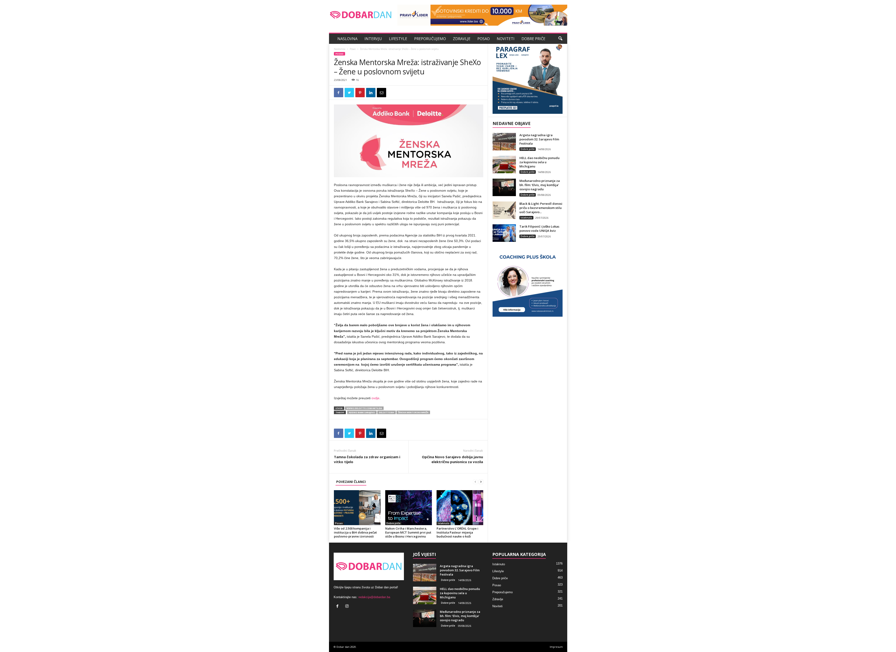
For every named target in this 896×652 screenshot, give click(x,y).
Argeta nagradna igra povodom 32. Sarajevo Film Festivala (539, 139)
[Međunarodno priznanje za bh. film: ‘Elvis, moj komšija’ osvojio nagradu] (504, 187)
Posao (483, 38)
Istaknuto (443, 523)
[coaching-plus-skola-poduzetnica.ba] (528, 282)
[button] (560, 39)
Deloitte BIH (386, 412)
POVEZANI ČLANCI (351, 481)
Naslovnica (339, 49)
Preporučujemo (430, 38)
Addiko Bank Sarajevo (362, 412)
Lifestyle (398, 38)
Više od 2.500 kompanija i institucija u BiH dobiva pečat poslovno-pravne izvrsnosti (355, 532)
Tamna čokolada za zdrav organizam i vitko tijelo (367, 459)
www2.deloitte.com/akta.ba (364, 408)
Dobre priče (533, 38)
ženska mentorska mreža (413, 412)
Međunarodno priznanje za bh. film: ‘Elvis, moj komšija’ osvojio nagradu (539, 185)
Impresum (556, 647)
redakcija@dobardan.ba (374, 597)
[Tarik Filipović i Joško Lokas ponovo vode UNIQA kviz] (504, 233)
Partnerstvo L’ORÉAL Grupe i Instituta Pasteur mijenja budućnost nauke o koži (457, 532)
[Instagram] (347, 606)
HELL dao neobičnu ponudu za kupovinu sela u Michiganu (539, 162)
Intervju (373, 38)
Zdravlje (461, 38)
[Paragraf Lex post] (528, 79)
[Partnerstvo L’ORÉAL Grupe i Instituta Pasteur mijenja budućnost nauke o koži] (460, 507)
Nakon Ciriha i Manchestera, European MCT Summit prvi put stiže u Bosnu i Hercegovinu (408, 532)
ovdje (375, 398)
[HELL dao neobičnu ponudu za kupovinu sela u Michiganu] (504, 164)
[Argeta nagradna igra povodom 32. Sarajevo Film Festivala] (504, 141)
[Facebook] (338, 606)
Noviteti (505, 38)
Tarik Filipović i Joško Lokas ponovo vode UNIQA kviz (539, 228)
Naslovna (347, 38)
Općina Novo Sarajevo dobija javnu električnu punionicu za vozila (452, 459)
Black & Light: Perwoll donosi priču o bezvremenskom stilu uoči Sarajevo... (540, 207)
